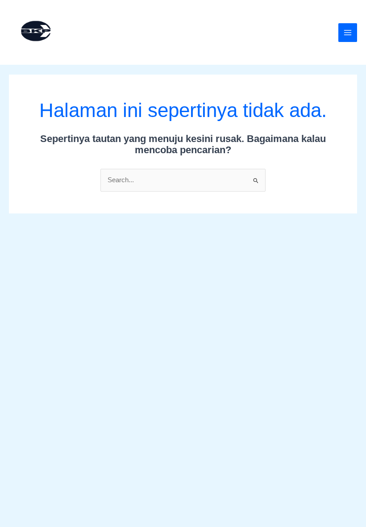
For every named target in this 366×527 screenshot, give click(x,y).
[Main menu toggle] (347, 32)
